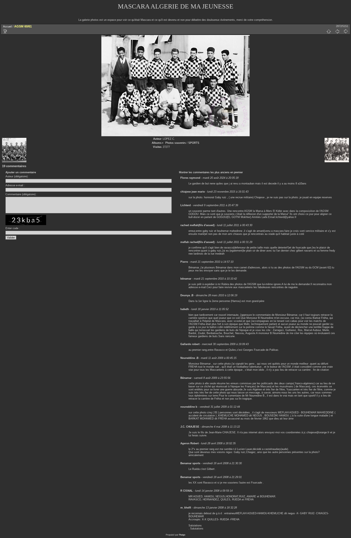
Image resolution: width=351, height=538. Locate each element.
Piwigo (182, 535)
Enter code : (12, 228)
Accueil (7, 26)
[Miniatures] (328, 31)
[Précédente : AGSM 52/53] (337, 31)
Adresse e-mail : (15, 185)
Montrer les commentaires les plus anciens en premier (211, 172)
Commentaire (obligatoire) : (21, 194)
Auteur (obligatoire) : (17, 176)
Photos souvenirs (175, 142)
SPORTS (193, 142)
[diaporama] (5, 31)
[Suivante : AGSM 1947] (345, 31)
